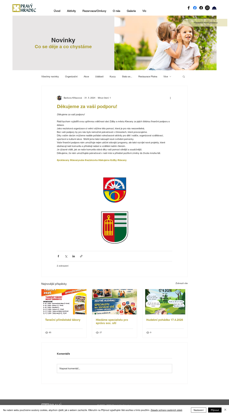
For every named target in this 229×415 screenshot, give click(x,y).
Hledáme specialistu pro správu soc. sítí (112, 321)
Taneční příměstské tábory (62, 319)
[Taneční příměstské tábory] (63, 301)
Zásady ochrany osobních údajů (166, 410)
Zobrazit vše (182, 283)
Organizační (71, 76)
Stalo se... (127, 76)
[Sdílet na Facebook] (58, 256)
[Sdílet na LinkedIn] (73, 256)
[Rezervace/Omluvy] (214, 7)
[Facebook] (188, 7)
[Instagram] (207, 7)
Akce (86, 76)
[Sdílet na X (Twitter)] (65, 256)
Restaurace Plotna (147, 76)
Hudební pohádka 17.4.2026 (164, 319)
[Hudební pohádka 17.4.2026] (165, 301)
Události (99, 76)
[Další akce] (170, 98)
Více (165, 76)
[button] (206, 22)
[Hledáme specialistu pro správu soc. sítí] (114, 301)
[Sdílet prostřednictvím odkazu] (81, 256)
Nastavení (199, 410)
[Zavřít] (225, 410)
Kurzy (113, 76)
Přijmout (215, 410)
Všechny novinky (50, 76)
